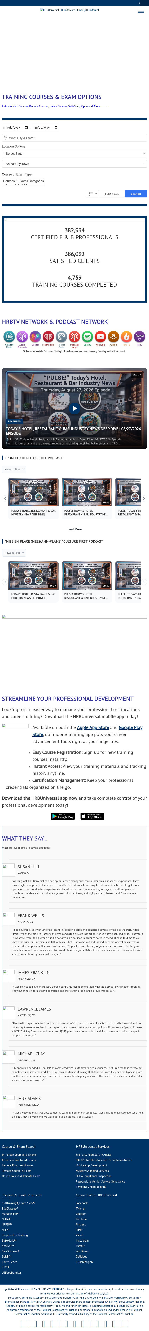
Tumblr (80, 1246)
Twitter (80, 1208)
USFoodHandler (11, 1272)
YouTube (81, 1219)
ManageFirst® (10, 1214)
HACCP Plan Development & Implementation (104, 1160)
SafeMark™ (9, 1240)
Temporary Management (91, 1187)
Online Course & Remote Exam (21, 1176)
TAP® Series (9, 1262)
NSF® (5, 1230)
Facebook (82, 1203)
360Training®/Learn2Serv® (18, 1203)
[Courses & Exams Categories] (23, 181)
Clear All (112, 193)
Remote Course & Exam (16, 1171)
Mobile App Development (91, 1165)
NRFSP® (7, 1224)
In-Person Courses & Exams (19, 1154)
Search (136, 193)
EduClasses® (10, 1208)
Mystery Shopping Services (92, 1171)
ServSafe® (8, 1246)
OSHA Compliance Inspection (94, 1176)
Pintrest (81, 1224)
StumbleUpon (84, 1262)
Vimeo (79, 1235)
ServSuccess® (10, 1251)
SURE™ (6, 1256)
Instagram (82, 1240)
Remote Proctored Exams (17, 1165)
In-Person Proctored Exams (19, 1160)
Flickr (79, 1230)
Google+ (81, 1214)
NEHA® (6, 1219)
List (92, 193)
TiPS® (6, 1267)
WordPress (82, 1251)
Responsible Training (15, 1235)
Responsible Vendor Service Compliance (100, 1181)
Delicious (81, 1256)
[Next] (144, 498)
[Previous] (5, 498)
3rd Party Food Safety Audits (93, 1154)
